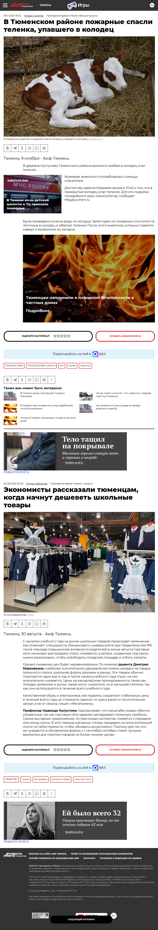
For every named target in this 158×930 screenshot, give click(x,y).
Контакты (89, 858)
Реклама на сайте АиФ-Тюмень (47, 854)
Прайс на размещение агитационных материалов (102, 854)
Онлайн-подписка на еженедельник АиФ (54, 858)
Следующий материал (81, 919)
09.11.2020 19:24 (12, 15)
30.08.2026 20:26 (13, 483)
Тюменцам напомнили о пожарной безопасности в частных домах (80, 300)
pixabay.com (95, 139)
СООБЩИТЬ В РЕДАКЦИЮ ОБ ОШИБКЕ (121, 858)
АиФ (31, 614)
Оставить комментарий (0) (125, 336)
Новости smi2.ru (16, 472)
